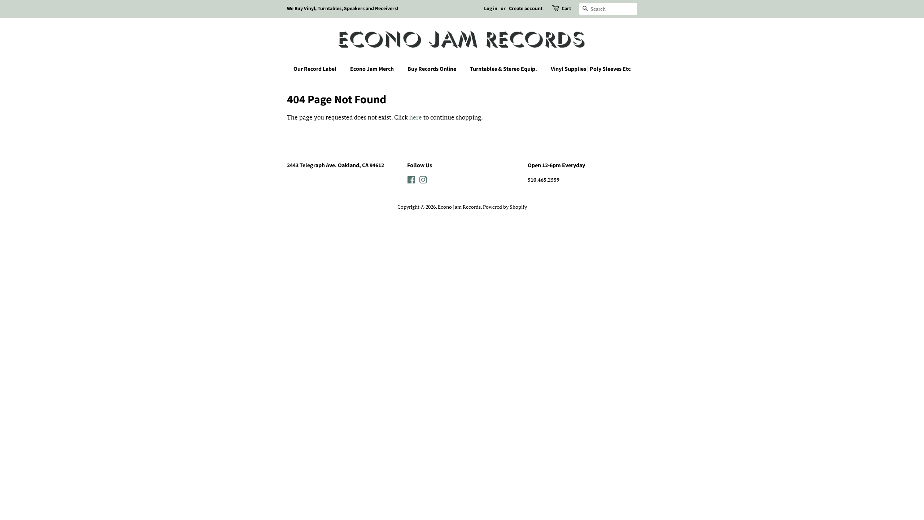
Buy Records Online (431, 69)
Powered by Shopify (505, 206)
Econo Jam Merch (372, 69)
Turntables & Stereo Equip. (503, 69)
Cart (566, 8)
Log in (490, 8)
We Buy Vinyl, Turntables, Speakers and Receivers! (342, 8)
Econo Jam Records (459, 206)
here (415, 117)
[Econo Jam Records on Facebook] (411, 181)
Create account (525, 8)
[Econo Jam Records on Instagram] (423, 181)
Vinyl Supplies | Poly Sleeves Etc (591, 69)
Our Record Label (314, 69)
